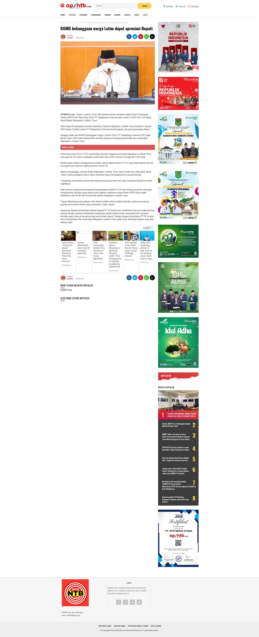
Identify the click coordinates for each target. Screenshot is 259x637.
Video (136, 14)
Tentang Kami (104, 626)
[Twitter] (132, 602)
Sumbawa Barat (123, 593)
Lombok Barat (112, 590)
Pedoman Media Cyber (138, 626)
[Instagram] (125, 602)
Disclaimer (156, 626)
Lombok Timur (112, 587)
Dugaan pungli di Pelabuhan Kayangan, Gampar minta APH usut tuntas (175, 499)
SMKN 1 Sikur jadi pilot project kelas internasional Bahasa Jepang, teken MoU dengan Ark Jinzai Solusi (176, 436)
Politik (72, 14)
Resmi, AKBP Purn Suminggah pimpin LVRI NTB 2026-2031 (176, 424)
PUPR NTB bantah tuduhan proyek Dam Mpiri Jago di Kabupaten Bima (175, 448)
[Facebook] (118, 602)
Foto (145, 14)
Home (62, 14)
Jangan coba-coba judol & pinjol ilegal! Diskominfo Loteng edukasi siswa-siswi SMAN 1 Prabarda (175, 471)
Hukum (107, 14)
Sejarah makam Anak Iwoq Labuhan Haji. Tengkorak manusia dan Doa (175, 459)
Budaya (117, 14)
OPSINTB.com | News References (127, 630)
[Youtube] (139, 602)
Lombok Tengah (125, 587)
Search (144, 6)
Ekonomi (83, 14)
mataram (135, 587)
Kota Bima (136, 590)
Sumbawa (122, 590)
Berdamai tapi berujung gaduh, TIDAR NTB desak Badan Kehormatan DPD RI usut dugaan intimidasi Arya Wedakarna (179, 485)
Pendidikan (96, 14)
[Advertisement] (173, 596)
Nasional (142, 587)
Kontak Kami (119, 626)
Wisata (127, 14)
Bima (114, 593)
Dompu (129, 590)
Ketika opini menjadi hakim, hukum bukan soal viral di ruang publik (182, 414)
